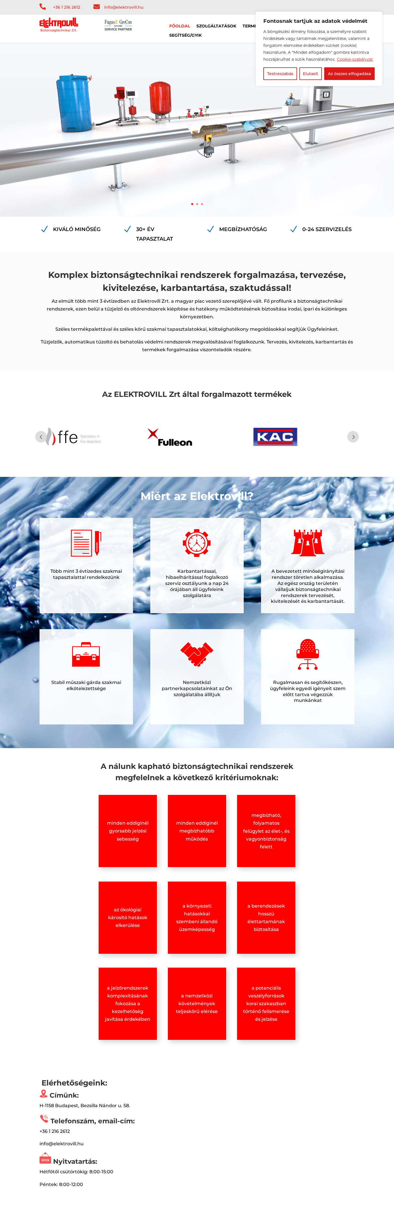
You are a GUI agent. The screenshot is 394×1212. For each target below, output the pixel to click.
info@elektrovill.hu (123, 7)
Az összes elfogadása (349, 73)
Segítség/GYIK (185, 35)
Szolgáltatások (216, 26)
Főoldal (179, 26)
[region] (319, 49)
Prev (41, 437)
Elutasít (310, 73)
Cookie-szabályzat (355, 59)
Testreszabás (280, 73)
